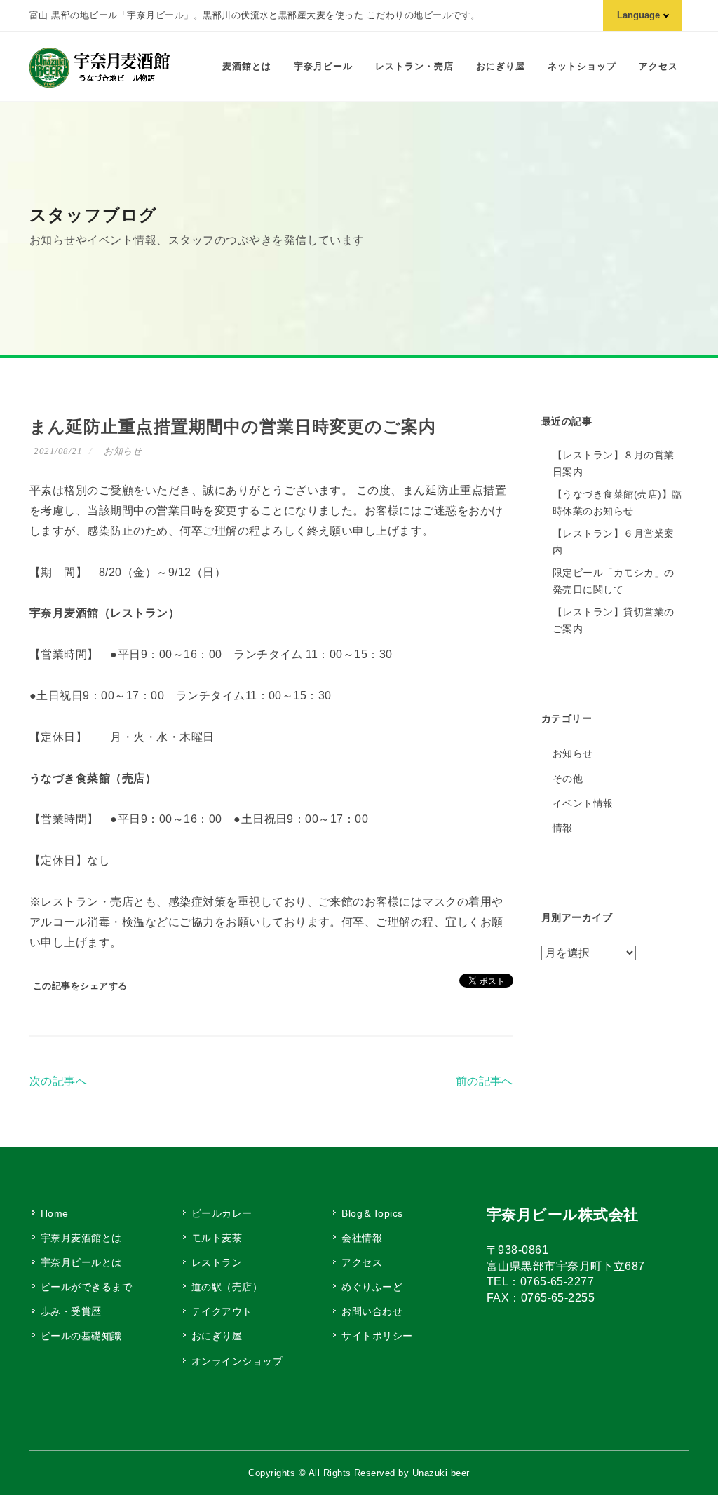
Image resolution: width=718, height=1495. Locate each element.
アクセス (361, 1262)
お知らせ (123, 451)
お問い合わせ (371, 1311)
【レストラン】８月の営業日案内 (614, 463)
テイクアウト (221, 1311)
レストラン (216, 1262)
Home (55, 1213)
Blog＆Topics (371, 1213)
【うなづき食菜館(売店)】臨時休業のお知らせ (617, 503)
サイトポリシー (376, 1336)
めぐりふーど (371, 1286)
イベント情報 (583, 803)
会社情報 (361, 1237)
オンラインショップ (237, 1361)
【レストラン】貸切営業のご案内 (614, 620)
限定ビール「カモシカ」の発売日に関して (614, 581)
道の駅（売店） (226, 1286)
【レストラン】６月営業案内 (614, 542)
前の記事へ (484, 1081)
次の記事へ (58, 1081)
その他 (568, 778)
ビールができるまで (86, 1286)
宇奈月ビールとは (81, 1262)
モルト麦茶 (216, 1237)
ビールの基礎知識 (81, 1336)
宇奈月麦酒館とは (81, 1237)
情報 (563, 827)
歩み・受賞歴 (71, 1311)
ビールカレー (221, 1213)
